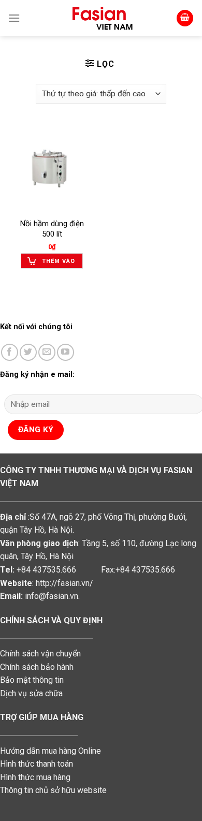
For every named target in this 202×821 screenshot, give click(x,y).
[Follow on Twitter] (28, 352)
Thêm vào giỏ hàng (58, 263)
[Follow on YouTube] (65, 352)
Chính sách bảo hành (37, 667)
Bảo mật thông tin (32, 680)
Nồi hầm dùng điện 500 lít (52, 229)
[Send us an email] (46, 352)
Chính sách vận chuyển (40, 653)
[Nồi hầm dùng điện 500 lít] (52, 169)
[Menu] (14, 18)
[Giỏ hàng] (185, 18)
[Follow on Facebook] (9, 352)
